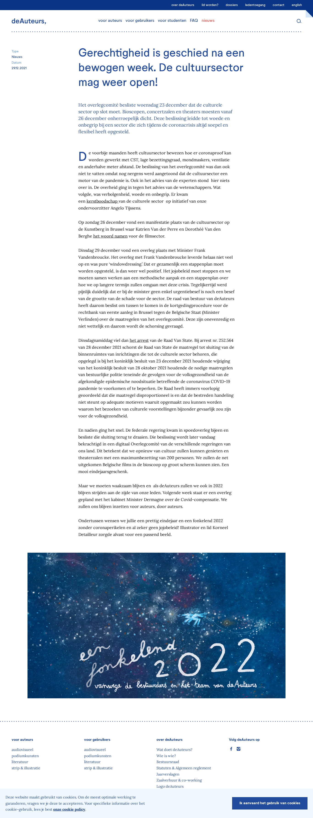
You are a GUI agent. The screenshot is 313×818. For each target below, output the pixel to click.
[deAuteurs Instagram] (238, 749)
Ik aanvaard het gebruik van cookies (269, 803)
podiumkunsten (25, 755)
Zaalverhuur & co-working (179, 780)
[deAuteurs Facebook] (231, 749)
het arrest (139, 340)
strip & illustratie (26, 768)
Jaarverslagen (167, 774)
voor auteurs (110, 21)
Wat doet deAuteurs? (174, 749)
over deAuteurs (182, 5)
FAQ (194, 21)
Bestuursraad (167, 761)
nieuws (208, 21)
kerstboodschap (103, 201)
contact (278, 5)
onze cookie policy (69, 809)
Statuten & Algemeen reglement (183, 768)
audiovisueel (22, 749)
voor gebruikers (140, 21)
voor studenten (172, 21)
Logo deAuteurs (170, 786)
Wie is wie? (166, 755)
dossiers (232, 5)
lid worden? (210, 5)
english (297, 5)
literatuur (20, 761)
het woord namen (110, 236)
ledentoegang (255, 5)
